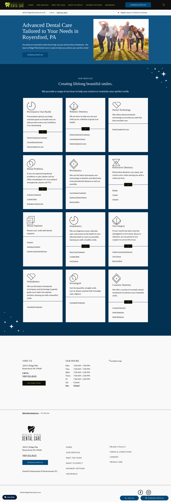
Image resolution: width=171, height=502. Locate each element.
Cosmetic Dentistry (119, 308)
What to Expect (75, 5)
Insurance (110, 5)
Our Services (43, 5)
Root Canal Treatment (77, 252)
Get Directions (34, 383)
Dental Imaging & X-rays (35, 147)
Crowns (115, 195)
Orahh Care (116, 462)
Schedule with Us (138, 5)
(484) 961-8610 (62, 12)
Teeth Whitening (118, 317)
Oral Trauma (74, 261)
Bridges (115, 190)
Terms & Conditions (121, 452)
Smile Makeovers (118, 312)
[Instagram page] (148, 492)
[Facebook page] (140, 492)
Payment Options (94, 5)
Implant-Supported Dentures (37, 251)
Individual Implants (33, 247)
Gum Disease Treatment (78, 193)
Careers (114, 457)
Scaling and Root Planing (78, 197)
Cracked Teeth (32, 199)
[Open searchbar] (164, 5)
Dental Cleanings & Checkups (37, 138)
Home (30, 5)
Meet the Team (58, 5)
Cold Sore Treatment (34, 195)
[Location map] (129, 380)
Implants (115, 199)
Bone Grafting (74, 202)
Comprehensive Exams (35, 142)
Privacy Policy (118, 447)
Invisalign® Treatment (34, 307)
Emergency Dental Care (35, 204)
